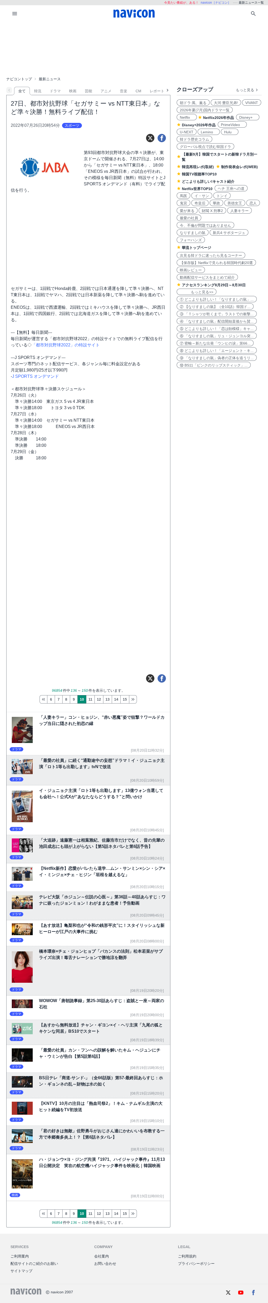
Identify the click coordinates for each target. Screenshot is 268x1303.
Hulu (229, 132)
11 (90, 699)
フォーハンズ (191, 240)
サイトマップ (21, 1271)
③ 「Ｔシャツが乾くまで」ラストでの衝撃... (217, 314)
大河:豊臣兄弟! (226, 103)
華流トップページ (196, 247)
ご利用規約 (187, 1256)
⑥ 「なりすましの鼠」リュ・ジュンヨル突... (217, 336)
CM (138, 91)
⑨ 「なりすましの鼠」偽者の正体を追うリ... (217, 358)
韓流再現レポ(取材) (198, 167)
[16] (133, 699)
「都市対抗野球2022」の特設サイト (66, 345)
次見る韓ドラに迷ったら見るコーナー (211, 255)
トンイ (221, 196)
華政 (216, 203)
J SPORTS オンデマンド (35, 376)
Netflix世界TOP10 (197, 189)
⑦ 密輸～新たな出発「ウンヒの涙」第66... (215, 343)
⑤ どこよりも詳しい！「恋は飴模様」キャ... (217, 329)
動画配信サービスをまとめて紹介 (207, 277)
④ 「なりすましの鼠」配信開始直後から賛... (217, 321)
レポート (157, 91)
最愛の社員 (189, 218)
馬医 (183, 196)
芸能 (88, 91)
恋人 (253, 203)
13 (107, 699)
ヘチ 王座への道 (231, 188)
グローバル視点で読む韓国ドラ (205, 147)
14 (116, 699)
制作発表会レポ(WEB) (239, 167)
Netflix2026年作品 (218, 118)
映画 (72, 91)
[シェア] (162, 138)
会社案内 (101, 1256)
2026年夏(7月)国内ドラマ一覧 (205, 110)
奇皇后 (199, 203)
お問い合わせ (105, 1263)
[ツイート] (150, 138)
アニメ (105, 91)
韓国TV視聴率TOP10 (199, 174)
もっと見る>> (196, 292)
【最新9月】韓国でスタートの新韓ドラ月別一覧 (219, 157)
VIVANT (251, 103)
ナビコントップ (19, 79)
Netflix (187, 117)
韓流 (37, 91)
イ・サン (201, 196)
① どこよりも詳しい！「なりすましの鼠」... (217, 299)
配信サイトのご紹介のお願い (34, 1263)
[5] (43, 699)
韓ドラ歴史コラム (194, 139)
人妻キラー (239, 211)
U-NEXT (186, 132)
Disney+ (247, 117)
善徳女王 (234, 203)
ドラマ (55, 91)
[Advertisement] (134, 48)
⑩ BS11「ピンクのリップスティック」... (214, 365)
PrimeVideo (232, 125)
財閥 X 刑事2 (212, 211)
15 (125, 699)
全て (22, 91)
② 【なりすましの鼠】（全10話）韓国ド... (215, 307)
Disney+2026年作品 (199, 125)
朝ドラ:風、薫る (193, 103)
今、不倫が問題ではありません (205, 225)
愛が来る (187, 211)
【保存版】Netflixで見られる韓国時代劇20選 (216, 263)
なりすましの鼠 (192, 233)
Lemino (209, 132)
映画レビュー (191, 270)
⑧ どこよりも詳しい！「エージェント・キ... (217, 350)
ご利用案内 (19, 1256)
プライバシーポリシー (196, 1263)
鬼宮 (183, 203)
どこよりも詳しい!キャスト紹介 (208, 181)
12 (99, 699)
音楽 (123, 91)
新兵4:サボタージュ (229, 233)
